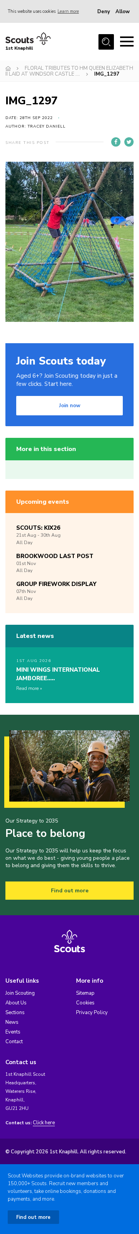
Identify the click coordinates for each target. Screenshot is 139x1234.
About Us (16, 1002)
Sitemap (85, 993)
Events (12, 1031)
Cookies (85, 1002)
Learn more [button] (68, 11)
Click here (44, 1123)
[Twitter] (129, 142)
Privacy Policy (92, 1012)
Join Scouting (20, 993)
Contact (14, 1041)
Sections (15, 1012)
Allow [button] (122, 11)
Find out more (69, 890)
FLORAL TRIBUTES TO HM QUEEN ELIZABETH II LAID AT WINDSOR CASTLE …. (69, 71)
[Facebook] (115, 142)
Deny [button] (103, 11)
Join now (69, 405)
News (12, 1022)
